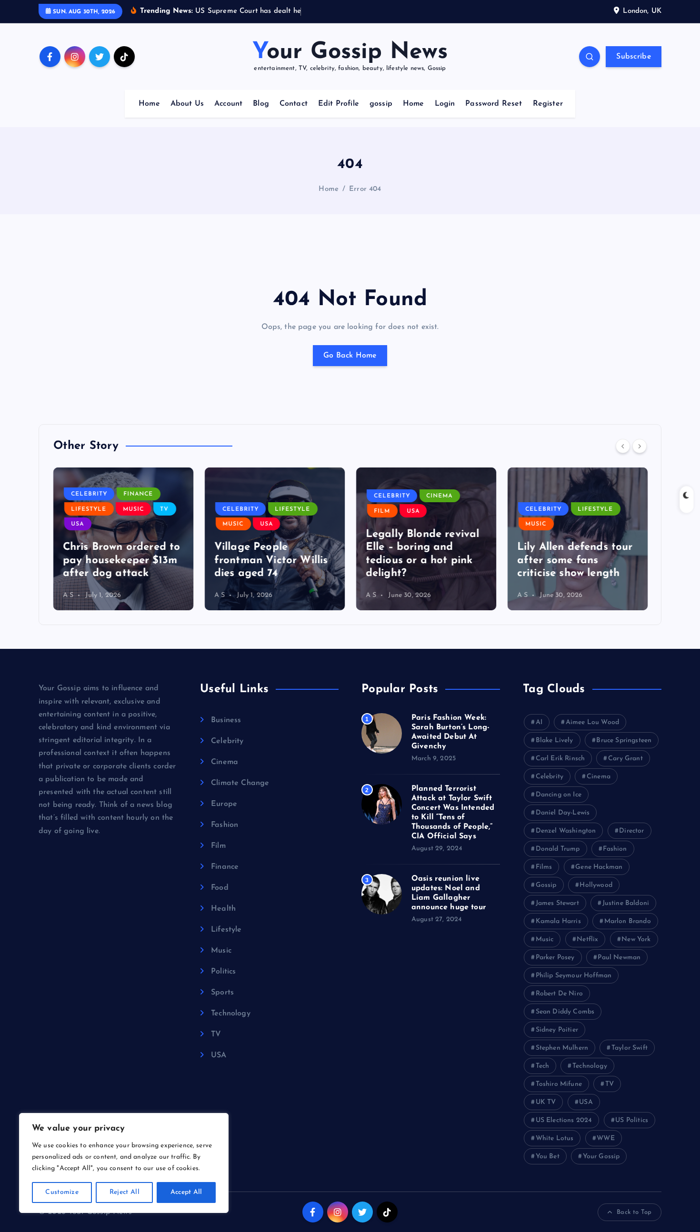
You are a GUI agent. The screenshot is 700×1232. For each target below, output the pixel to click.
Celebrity (89, 494)
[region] (124, 1163)
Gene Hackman (598, 867)
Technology (230, 1013)
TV (164, 509)
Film (382, 511)
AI (539, 722)
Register (548, 104)
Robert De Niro (559, 993)
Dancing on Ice (558, 794)
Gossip (546, 885)
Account (228, 104)
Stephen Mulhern (562, 1048)
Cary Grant (625, 758)
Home (149, 104)
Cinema (440, 496)
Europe (224, 804)
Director (631, 831)
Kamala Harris (558, 921)
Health (223, 909)
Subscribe (633, 56)
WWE (605, 1138)
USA (77, 524)
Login (445, 104)
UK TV (546, 1102)
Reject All (125, 1192)
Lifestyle (89, 509)
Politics (223, 971)
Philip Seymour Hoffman (574, 975)
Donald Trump (558, 849)
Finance (138, 494)
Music (133, 509)
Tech (543, 1066)
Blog (261, 104)
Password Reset (493, 104)
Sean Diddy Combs (565, 1011)
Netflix (587, 939)
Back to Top (634, 1212)
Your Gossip (601, 1156)
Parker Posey (555, 957)
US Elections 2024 (564, 1120)
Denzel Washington (566, 831)
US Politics (631, 1120)
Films (544, 867)
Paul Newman (619, 957)
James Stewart (557, 903)
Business (226, 720)
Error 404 (365, 189)
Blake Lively (554, 740)
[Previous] (623, 446)
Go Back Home (350, 355)
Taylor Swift (629, 1048)
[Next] (639, 446)
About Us (187, 104)
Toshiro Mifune (559, 1084)
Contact (294, 104)
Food (220, 888)
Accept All (186, 1192)
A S (68, 595)
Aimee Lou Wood (592, 722)
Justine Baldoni (625, 903)
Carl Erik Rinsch (560, 758)
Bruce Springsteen (623, 740)
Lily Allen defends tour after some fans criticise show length (575, 560)
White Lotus (555, 1138)
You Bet (548, 1156)
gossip (381, 104)
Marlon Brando (627, 921)
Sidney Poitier (557, 1029)
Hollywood (596, 885)
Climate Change (240, 783)
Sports (222, 992)
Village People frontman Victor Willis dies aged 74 (271, 560)
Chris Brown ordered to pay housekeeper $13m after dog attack (121, 560)
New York (635, 939)
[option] (123, 538)
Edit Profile (338, 104)
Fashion (224, 825)
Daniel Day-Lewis (563, 812)
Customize (62, 1192)
